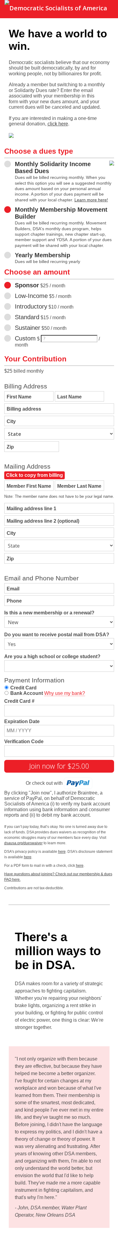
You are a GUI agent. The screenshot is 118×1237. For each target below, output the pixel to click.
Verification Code (24, 741)
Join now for (59, 766)
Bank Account (26, 693)
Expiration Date (22, 721)
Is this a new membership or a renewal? (49, 612)
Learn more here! (91, 199)
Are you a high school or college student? (52, 656)
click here (58, 123)
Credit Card (23, 687)
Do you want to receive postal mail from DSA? (56, 634)
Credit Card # (19, 701)
